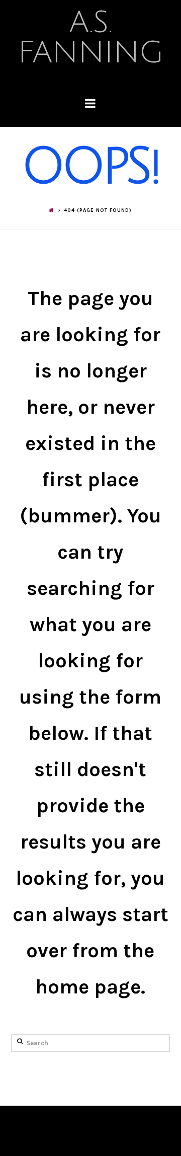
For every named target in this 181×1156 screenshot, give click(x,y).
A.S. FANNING (90, 38)
